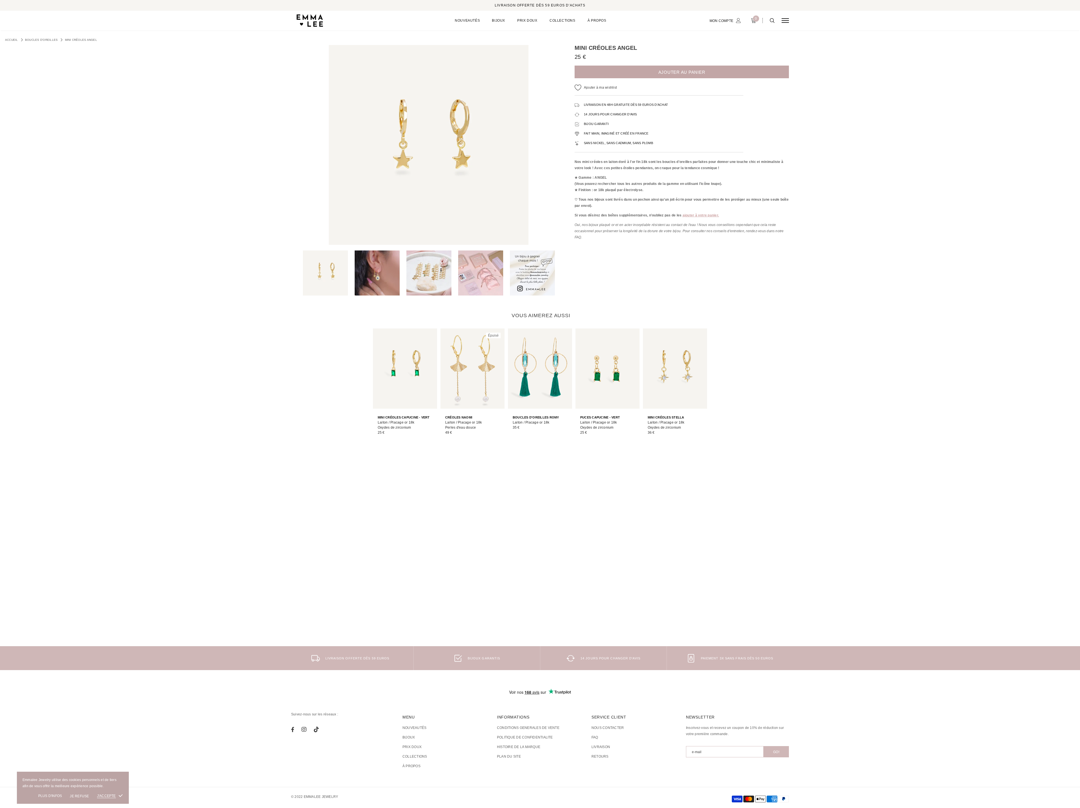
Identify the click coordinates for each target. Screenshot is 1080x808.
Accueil (11, 39)
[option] (428, 145)
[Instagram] (304, 729)
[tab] (540, 316)
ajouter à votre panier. (701, 215)
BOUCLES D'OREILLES (41, 39)
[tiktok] (316, 729)
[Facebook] (292, 729)
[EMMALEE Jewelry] (334, 20)
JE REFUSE (79, 796)
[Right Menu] (785, 20)
